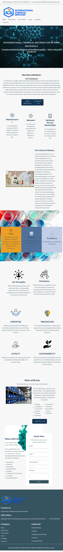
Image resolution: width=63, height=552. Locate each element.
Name (31, 446)
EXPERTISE (15, 321)
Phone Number (33, 462)
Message (31, 470)
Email (31, 454)
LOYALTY (15, 353)
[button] (27, 102)
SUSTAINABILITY (47, 353)
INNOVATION (47, 321)
